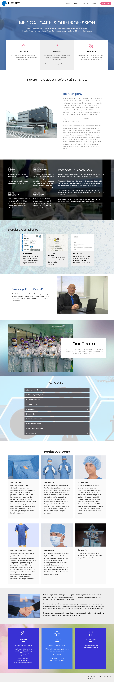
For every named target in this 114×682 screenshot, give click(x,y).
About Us (76, 3)
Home (68, 3)
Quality (85, 3)
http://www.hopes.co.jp (91, 647)
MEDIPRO (14, 3)
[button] (57, 390)
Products (94, 3)
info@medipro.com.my (25, 662)
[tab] (57, 390)
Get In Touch (106, 3)
